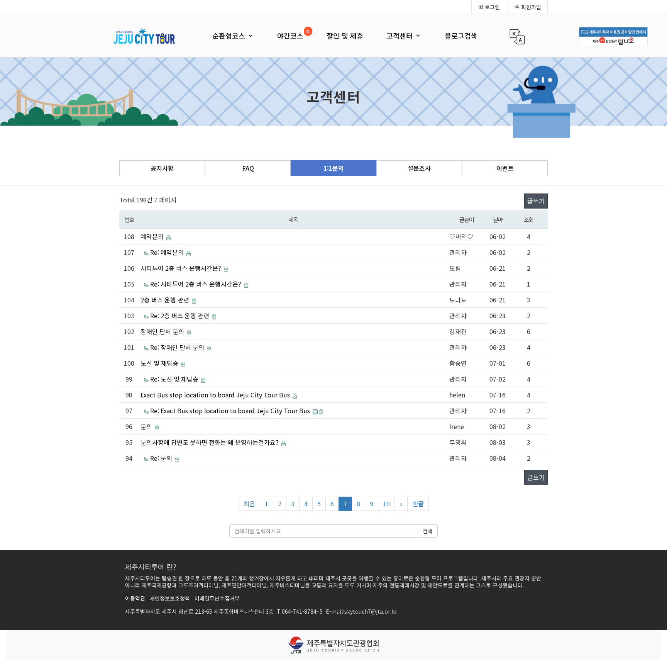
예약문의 (153, 236)
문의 (147, 426)
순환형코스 (229, 36)
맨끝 (418, 503)
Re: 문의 (162, 458)
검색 (428, 531)
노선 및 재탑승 (160, 363)
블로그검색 (461, 36)
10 (386, 503)
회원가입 (530, 7)
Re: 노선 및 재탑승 (175, 378)
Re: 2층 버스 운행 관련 (180, 315)
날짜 (498, 219)
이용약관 (135, 598)
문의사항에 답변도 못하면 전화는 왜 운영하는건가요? (210, 442)
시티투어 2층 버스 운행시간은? (182, 268)
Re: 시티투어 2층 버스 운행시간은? (196, 283)
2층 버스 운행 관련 (166, 299)
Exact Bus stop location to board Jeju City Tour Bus (216, 394)
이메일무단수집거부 (217, 598)
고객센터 (400, 36)
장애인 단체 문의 (163, 331)
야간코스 (290, 36)
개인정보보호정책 (170, 598)
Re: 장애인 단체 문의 (178, 347)
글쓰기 (536, 200)
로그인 (491, 7)
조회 (528, 219)
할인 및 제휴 (345, 36)
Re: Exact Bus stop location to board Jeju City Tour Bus (230, 410)
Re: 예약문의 (167, 252)
